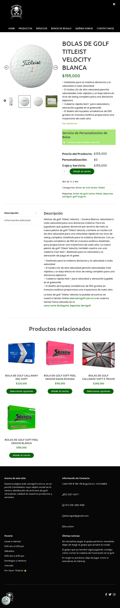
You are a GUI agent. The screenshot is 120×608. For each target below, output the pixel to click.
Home (11, 28)
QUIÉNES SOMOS (84, 28)
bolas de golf (80, 193)
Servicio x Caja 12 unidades (83, 142)
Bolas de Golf (83, 187)
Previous (4, 100)
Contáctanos (105, 28)
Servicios (41, 28)
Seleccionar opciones (21, 391)
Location (69, 526)
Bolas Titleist (98, 187)
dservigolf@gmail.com (76, 515)
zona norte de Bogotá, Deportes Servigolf (67, 305)
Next (57, 100)
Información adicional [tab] (17, 220)
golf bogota (79, 196)
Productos (25, 28)
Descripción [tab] (11, 213)
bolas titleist (95, 193)
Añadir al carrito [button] (60, 391)
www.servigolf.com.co (81, 298)
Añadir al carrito (82, 171)
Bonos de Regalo (61, 28)
